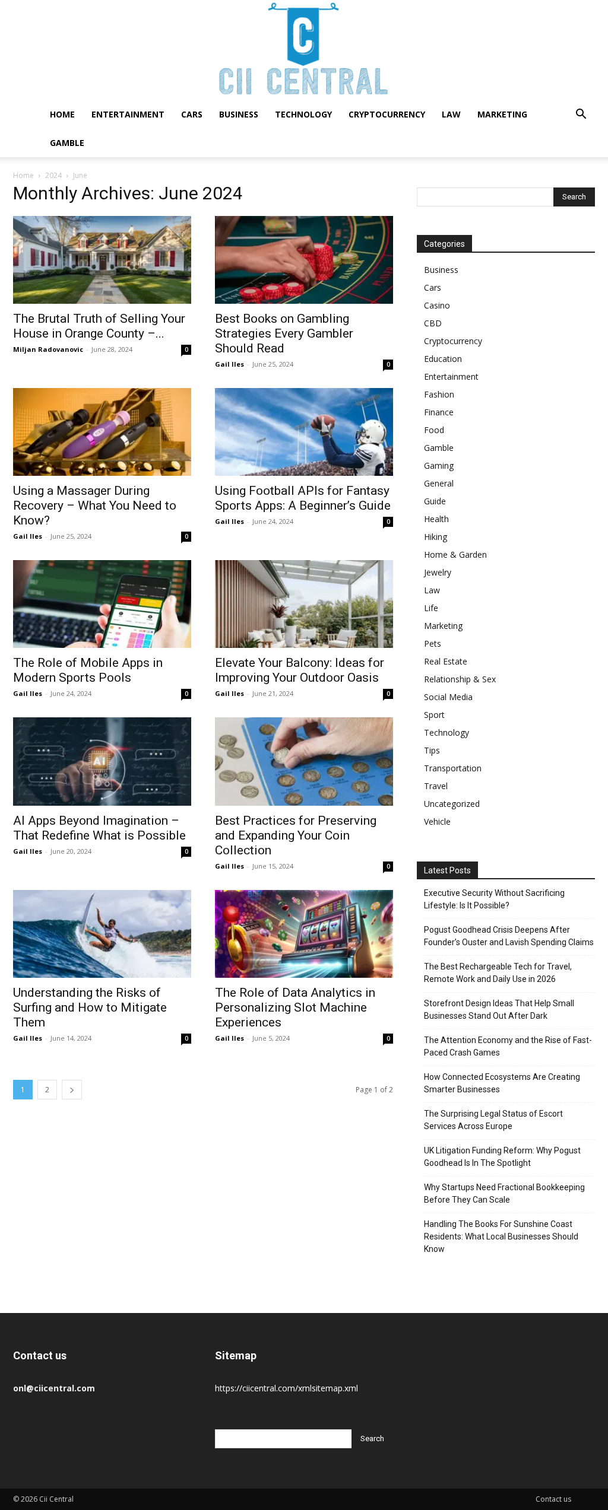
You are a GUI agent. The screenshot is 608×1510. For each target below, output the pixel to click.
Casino (437, 305)
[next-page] (72, 1089)
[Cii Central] (304, 50)
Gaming (439, 465)
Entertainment (127, 114)
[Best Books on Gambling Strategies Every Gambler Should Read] (304, 260)
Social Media (448, 696)
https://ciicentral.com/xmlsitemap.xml (286, 1388)
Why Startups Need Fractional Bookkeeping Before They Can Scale (504, 1193)
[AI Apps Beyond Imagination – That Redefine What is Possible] (102, 761)
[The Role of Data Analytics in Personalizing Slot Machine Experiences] (304, 934)
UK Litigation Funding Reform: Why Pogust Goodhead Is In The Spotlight (502, 1157)
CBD (433, 323)
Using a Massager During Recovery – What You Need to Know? (94, 505)
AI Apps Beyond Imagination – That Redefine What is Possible (99, 828)
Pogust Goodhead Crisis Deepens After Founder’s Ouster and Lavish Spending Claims (509, 936)
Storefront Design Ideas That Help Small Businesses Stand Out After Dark (499, 1010)
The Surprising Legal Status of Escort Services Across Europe (493, 1120)
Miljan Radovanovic (48, 349)
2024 (53, 175)
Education (443, 358)
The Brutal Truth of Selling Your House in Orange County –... (99, 326)
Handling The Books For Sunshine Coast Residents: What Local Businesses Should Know (501, 1236)
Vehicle (437, 821)
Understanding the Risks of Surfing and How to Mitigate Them (90, 1007)
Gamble (67, 142)
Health (436, 518)
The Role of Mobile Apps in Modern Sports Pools (88, 670)
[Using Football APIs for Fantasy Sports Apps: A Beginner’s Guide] (304, 432)
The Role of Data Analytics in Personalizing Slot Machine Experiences (295, 1007)
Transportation (453, 768)
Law (451, 114)
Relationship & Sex (460, 679)
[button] (580, 115)
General (439, 483)
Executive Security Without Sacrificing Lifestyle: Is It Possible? (494, 899)
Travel (436, 785)
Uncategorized (452, 803)
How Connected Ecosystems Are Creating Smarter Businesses (502, 1083)
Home (62, 114)
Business (238, 114)
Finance (439, 412)
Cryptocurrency (387, 114)
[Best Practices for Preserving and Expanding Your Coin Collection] (304, 761)
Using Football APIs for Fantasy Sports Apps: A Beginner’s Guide (303, 498)
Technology (303, 114)
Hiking (435, 536)
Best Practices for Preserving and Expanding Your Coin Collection (295, 835)
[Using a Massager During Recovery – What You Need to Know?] (102, 432)
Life (431, 607)
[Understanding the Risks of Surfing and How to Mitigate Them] (102, 934)
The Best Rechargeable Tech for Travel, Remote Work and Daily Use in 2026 (498, 973)
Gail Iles (229, 364)
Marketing (502, 114)
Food (434, 429)
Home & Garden (455, 554)
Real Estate (445, 661)
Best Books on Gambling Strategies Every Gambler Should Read (284, 333)
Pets (432, 643)
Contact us (553, 1499)
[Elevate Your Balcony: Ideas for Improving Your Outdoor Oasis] (304, 604)
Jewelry (437, 572)
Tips (432, 750)
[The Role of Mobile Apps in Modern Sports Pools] (102, 604)
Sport (434, 714)
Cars (191, 114)
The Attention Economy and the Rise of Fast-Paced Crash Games (508, 1046)
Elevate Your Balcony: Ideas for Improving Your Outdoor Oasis (299, 670)
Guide (435, 501)
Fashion (439, 394)
